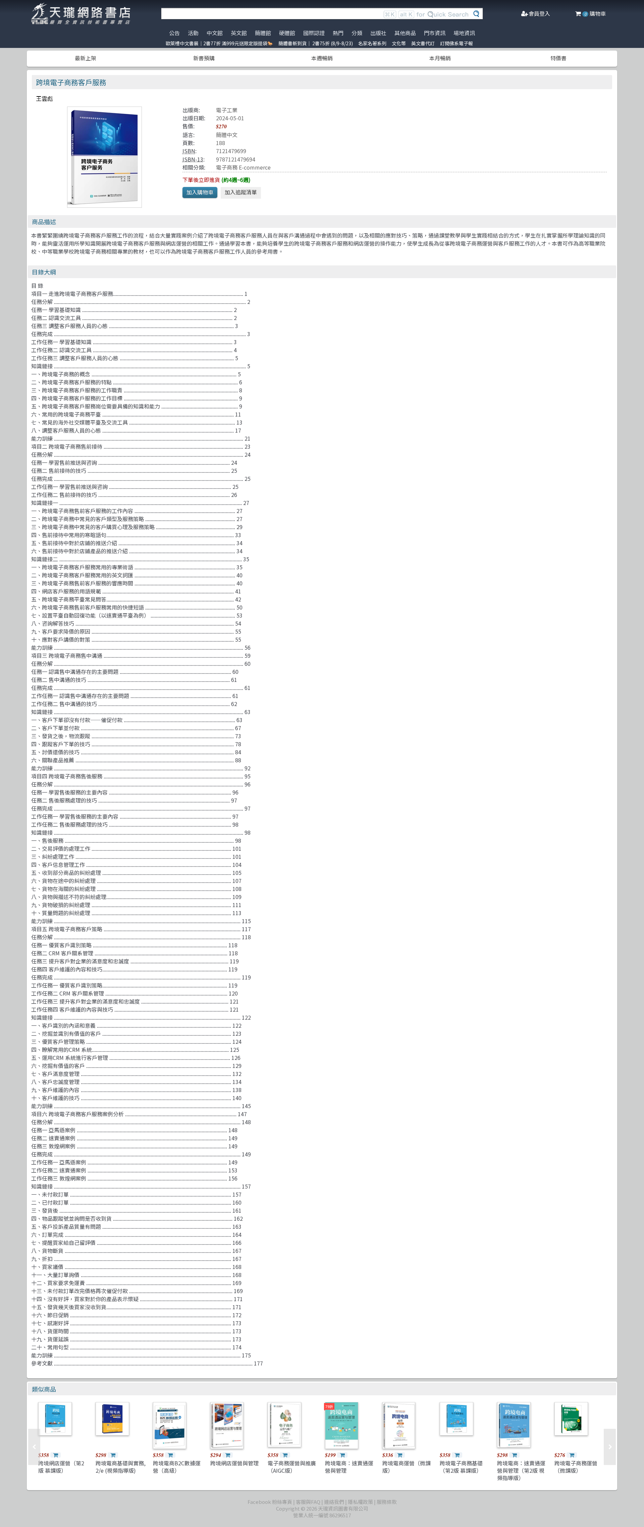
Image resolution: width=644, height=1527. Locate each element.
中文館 (215, 33)
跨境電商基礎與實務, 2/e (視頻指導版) (121, 1466)
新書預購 (204, 58)
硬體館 (287, 33)
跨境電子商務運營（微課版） (575, 1466)
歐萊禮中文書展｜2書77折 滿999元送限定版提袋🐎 (219, 43)
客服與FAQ (308, 1501)
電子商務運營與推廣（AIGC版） (292, 1466)
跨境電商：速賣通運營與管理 (349, 1466)
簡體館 (263, 33)
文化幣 (399, 43)
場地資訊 (464, 33)
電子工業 (226, 110)
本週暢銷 (322, 58)
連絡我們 (334, 1501)
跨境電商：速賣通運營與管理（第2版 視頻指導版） (521, 1470)
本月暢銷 (440, 58)
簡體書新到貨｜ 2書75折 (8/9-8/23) (315, 43)
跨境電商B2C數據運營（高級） (177, 1466)
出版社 (378, 33)
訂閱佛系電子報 (456, 43)
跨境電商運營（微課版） (406, 1466)
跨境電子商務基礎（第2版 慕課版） (461, 1466)
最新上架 (85, 58)
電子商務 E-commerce (243, 167)
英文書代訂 (423, 43)
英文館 (239, 33)
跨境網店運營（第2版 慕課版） (61, 1466)
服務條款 (387, 1501)
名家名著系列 (372, 43)
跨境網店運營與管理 (234, 1463)
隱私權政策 (360, 1501)
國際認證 (314, 33)
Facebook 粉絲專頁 (270, 1501)
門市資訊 (434, 33)
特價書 (558, 58)
